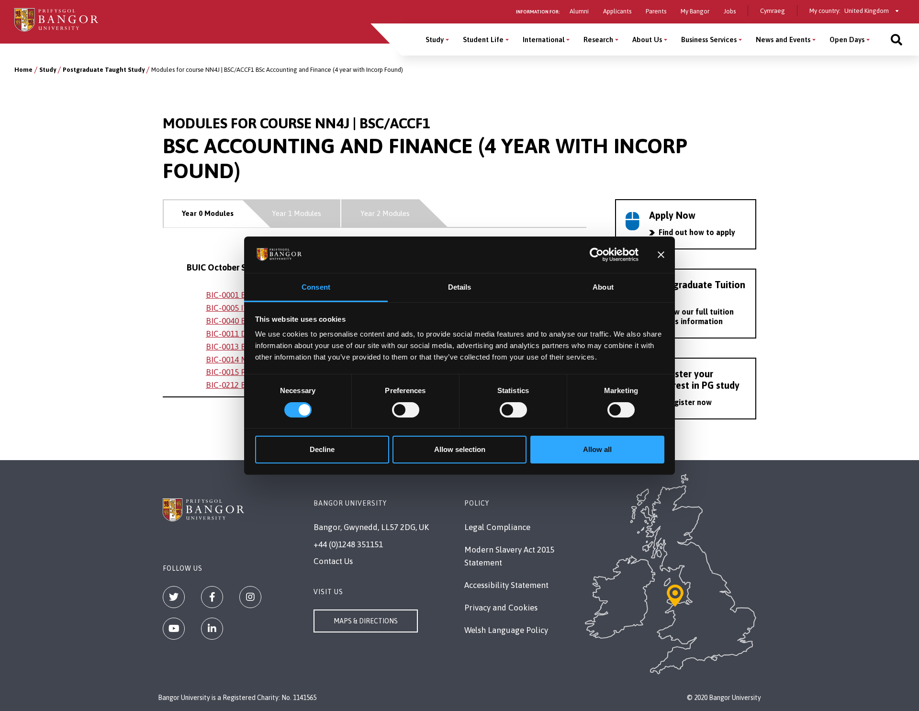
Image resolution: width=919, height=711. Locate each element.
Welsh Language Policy (506, 630)
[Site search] (896, 39)
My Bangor (695, 11)
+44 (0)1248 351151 (348, 544)
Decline (322, 449)
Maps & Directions (366, 621)
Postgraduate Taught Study (104, 69)
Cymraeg (772, 11)
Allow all (597, 449)
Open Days (846, 39)
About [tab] (603, 287)
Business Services (709, 39)
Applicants (617, 11)
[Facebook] (212, 597)
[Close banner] (661, 254)
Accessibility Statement (506, 585)
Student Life (483, 39)
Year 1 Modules (296, 213)
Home (23, 69)
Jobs (730, 11)
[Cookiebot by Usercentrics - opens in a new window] (597, 255)
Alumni (579, 11)
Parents (656, 11)
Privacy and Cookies (501, 607)
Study (435, 39)
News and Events (783, 39)
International (543, 39)
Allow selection (459, 449)
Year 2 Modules (385, 213)
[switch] (405, 410)
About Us (647, 39)
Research (598, 39)
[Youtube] (174, 629)
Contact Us (333, 561)
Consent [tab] (316, 287)
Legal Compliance (497, 527)
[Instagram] (250, 597)
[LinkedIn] (212, 629)
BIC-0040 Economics (243, 321)
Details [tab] (459, 287)
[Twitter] (174, 597)
